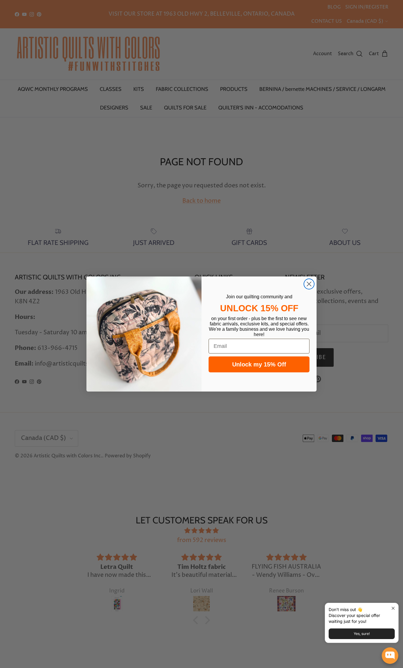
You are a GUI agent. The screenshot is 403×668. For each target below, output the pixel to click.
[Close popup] (393, 608)
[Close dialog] (309, 284)
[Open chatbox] (390, 655)
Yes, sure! (362, 633)
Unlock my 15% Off (259, 364)
